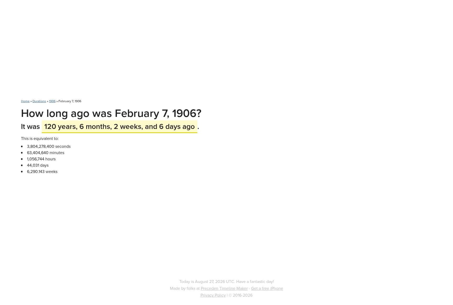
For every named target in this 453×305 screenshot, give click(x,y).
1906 (52, 101)
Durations (39, 101)
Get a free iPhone (267, 288)
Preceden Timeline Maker (224, 288)
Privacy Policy (213, 295)
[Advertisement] (226, 52)
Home (25, 101)
